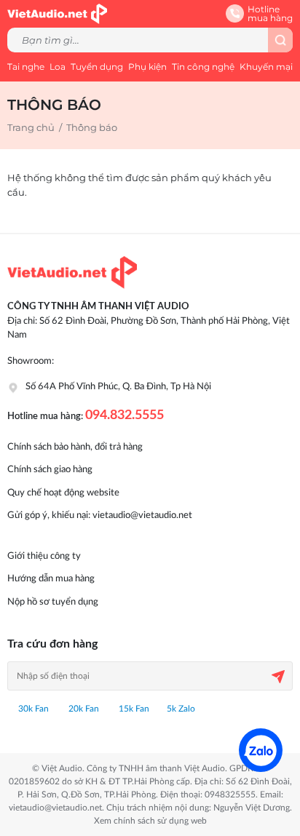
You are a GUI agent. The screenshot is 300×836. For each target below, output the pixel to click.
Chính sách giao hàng (49, 469)
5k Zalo (181, 708)
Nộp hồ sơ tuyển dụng (52, 602)
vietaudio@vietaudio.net (142, 515)
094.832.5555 (124, 415)
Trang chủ (31, 127)
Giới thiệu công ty (44, 556)
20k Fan (82, 708)
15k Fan (133, 708)
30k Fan (32, 708)
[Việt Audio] (57, 12)
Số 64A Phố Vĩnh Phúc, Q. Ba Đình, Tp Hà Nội (118, 386)
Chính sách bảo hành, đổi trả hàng (75, 447)
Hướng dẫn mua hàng (51, 579)
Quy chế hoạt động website (63, 493)
